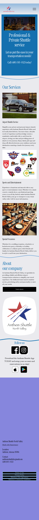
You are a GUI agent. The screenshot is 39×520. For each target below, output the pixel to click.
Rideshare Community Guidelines (19, 479)
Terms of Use (19, 472)
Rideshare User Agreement (19, 477)
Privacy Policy (19, 475)
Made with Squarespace (10, 445)
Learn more (19, 289)
